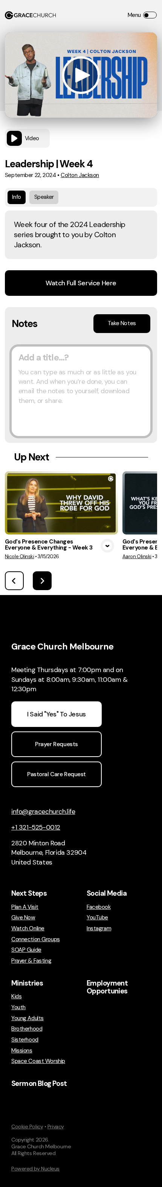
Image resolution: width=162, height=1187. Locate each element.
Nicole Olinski (19, 556)
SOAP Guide (26, 950)
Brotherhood (26, 1029)
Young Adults (27, 1018)
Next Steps (29, 893)
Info (16, 197)
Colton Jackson (80, 175)
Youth (18, 1007)
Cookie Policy (27, 1126)
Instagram (99, 928)
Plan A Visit (24, 907)
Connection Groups (35, 939)
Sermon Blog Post (39, 1083)
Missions (21, 1050)
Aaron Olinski (136, 556)
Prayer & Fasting (31, 960)
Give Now (23, 917)
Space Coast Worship (38, 1061)
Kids (16, 996)
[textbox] (81, 391)
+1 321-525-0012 (35, 827)
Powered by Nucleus (35, 1168)
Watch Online (27, 928)
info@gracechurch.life (43, 811)
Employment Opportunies (107, 987)
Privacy (55, 1126)
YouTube (97, 917)
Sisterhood (24, 1039)
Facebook (99, 907)
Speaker (44, 197)
